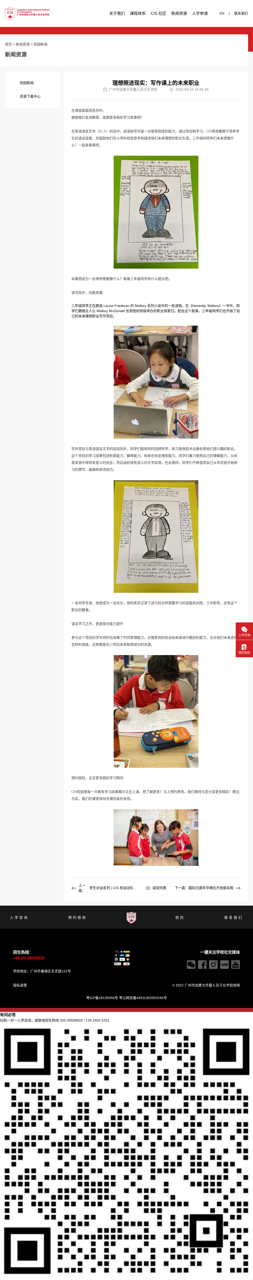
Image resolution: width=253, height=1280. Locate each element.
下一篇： (204, 888)
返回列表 (159, 888)
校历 (180, 917)
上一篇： (109, 888)
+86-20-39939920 (28, 958)
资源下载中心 (30, 96)
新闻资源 (179, 13)
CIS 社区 (158, 13)
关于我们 (117, 13)
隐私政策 (20, 985)
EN (222, 13)
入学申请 (200, 13)
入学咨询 (19, 917)
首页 (8, 44)
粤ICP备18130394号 (102, 998)
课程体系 (138, 13)
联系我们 (241, 13)
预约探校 (77, 917)
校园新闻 (40, 44)
